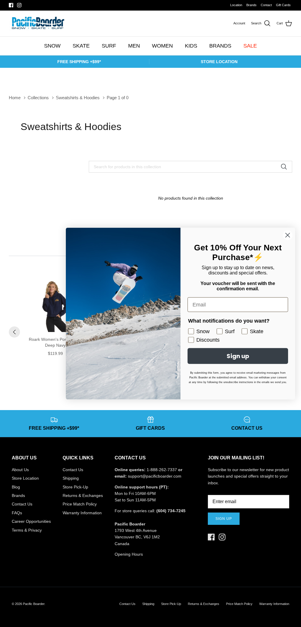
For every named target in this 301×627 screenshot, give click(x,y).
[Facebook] (11, 5)
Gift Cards (283, 5)
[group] (55, 320)
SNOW (52, 46)
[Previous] (14, 332)
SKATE (81, 46)
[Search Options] (286, 167)
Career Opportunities (31, 521)
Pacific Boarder (33, 604)
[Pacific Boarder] (37, 23)
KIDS (191, 46)
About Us (20, 469)
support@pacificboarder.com (154, 476)
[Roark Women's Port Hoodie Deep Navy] (55, 305)
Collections (38, 97)
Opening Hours (129, 554)
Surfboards (170, 5)
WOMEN (162, 46)
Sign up (223, 519)
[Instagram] (19, 5)
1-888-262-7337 (162, 469)
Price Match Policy (80, 504)
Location (236, 5)
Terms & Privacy (27, 530)
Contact (266, 5)
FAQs (17, 512)
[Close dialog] (287, 235)
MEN (134, 46)
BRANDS (220, 46)
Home (15, 97)
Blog (16, 487)
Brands (251, 5)
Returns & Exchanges (83, 495)
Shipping (71, 478)
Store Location (25, 478)
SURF (109, 46)
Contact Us (22, 504)
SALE (250, 46)
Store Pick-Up (75, 487)
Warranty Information (82, 512)
